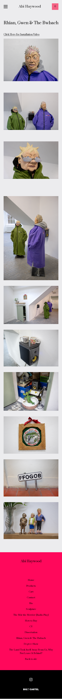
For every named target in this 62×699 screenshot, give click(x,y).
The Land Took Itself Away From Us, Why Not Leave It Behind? (31, 651)
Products (31, 585)
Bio (31, 603)
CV (31, 626)
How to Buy (31, 620)
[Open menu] (6, 7)
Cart (31, 591)
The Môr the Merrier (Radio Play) (31, 614)
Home (31, 580)
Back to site (31, 659)
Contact (31, 597)
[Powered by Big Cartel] (31, 688)
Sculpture (31, 609)
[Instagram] (31, 679)
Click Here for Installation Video (22, 34)
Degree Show (31, 644)
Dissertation (31, 632)
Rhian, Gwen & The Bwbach (31, 638)
